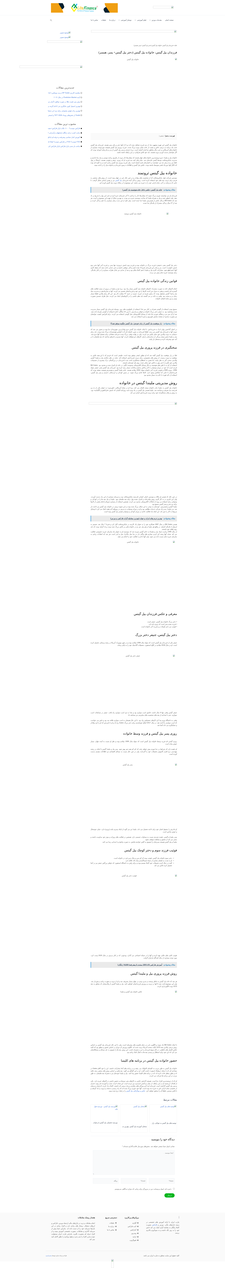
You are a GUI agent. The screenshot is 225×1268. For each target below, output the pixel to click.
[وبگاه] (106, 1181)
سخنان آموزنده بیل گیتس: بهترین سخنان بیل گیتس (129, 1126)
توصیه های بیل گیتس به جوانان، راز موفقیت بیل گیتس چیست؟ (154, 1123)
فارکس (154, 1225)
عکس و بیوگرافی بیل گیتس (135, 1091)
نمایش (161, 136)
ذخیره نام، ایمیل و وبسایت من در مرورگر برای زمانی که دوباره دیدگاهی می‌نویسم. (142, 1189)
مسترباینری (49, 1255)
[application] (151, 20)
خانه (176, 45)
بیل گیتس (118, 180)
